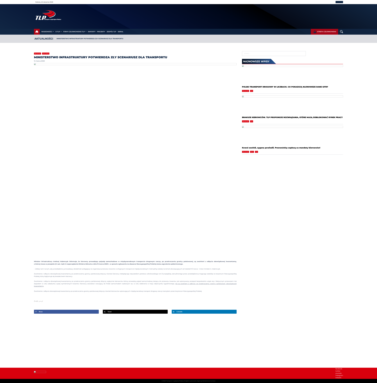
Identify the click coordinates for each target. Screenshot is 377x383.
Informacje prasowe (309, 336)
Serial (120, 32)
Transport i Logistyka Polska (174, 381)
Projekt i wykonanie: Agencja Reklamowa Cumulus (199, 381)
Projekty (101, 32)
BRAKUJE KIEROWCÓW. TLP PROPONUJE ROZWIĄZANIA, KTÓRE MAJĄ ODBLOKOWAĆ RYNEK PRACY (292, 117)
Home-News (46, 53)
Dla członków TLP (308, 341)
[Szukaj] (302, 53)
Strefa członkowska (326, 32)
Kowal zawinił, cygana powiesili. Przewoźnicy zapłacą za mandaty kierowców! (281, 148)
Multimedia (306, 343)
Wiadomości (46, 32)
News (252, 152)
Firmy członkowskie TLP (74, 32)
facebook (338, 369)
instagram (339, 375)
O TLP (57, 32)
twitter (337, 371)
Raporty (91, 32)
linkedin (338, 378)
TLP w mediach (308, 338)
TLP (252, 91)
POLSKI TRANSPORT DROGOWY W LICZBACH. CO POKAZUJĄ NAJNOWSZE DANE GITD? (285, 87)
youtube (338, 373)
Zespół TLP (111, 32)
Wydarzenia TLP (308, 334)
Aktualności (43, 38)
